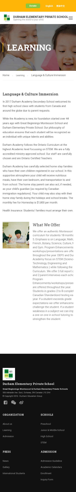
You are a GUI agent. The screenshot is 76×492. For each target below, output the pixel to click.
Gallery (6, 467)
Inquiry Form (47, 479)
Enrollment (46, 473)
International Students (14, 473)
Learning (20, 75)
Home (6, 75)
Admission (8, 436)
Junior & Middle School (53, 430)
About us (7, 424)
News (5, 461)
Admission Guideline (51, 461)
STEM (43, 442)
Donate (33, 6)
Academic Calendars (51, 467)
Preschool (46, 424)
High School (47, 436)
